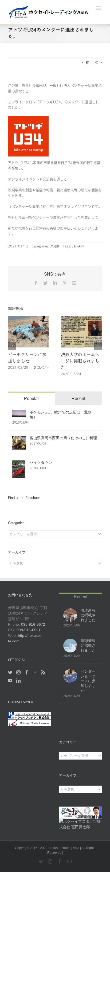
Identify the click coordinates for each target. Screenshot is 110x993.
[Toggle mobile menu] (99, 8)
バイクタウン (41, 462)
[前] (12, 346)
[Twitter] (10, 672)
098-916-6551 (29, 630)
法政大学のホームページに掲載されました (80, 360)
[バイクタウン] (18, 463)
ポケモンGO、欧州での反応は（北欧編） (61, 414)
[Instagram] (18, 672)
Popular (31, 398)
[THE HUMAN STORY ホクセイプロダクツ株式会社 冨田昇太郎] (80, 821)
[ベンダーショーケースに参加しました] (70, 676)
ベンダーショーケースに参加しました (88, 681)
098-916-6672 (35, 624)
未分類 (54, 246)
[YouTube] (10, 680)
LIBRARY (78, 246)
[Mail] (35, 672)
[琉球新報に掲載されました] (70, 615)
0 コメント (41, 367)
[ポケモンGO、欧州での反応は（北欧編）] (19, 413)
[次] (98, 346)
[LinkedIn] (18, 680)
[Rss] (43, 672)
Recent (78, 398)
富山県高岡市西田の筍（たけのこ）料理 (63, 438)
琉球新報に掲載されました (88, 615)
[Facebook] (27, 672)
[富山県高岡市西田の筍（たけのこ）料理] (19, 438)
